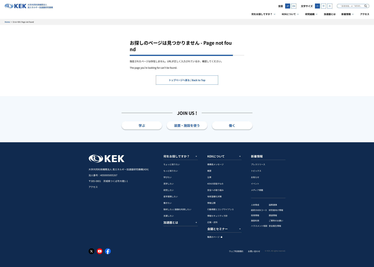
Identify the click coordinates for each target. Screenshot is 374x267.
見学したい (168, 183)
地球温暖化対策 (214, 196)
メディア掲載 (257, 190)
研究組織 (310, 14)
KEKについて (289, 14)
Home (7, 22)
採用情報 (255, 215)
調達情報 (273, 215)
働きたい (167, 202)
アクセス (364, 14)
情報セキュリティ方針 (217, 215)
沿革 (209, 177)
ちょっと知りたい (171, 164)
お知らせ (255, 177)
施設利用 (255, 220)
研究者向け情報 (276, 210)
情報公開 (211, 202)
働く (232, 125)
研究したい (168, 190)
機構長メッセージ (215, 164)
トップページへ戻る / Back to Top (187, 80)
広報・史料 (212, 222)
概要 (209, 170)
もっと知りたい (170, 170)
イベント (255, 183)
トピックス (256, 170)
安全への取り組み (215, 190)
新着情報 (346, 14)
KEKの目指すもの (215, 183)
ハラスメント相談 (259, 225)
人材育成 (255, 204)
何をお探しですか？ (261, 14)
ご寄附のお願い (276, 220)
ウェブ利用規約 (236, 251)
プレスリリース (258, 164)
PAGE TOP (367, 142)
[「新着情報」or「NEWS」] (365, 6)
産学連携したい (170, 196)
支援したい (168, 215)
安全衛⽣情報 (275, 225)
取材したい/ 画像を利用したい (177, 209)
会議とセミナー (217, 229)
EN (293, 6)
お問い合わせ (254, 251)
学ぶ (142, 125)
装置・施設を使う (187, 125)
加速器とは (330, 14)
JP (287, 6)
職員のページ (213, 236)
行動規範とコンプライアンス (220, 209)
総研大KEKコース (259, 210)
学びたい (167, 177)
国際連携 (273, 204)
